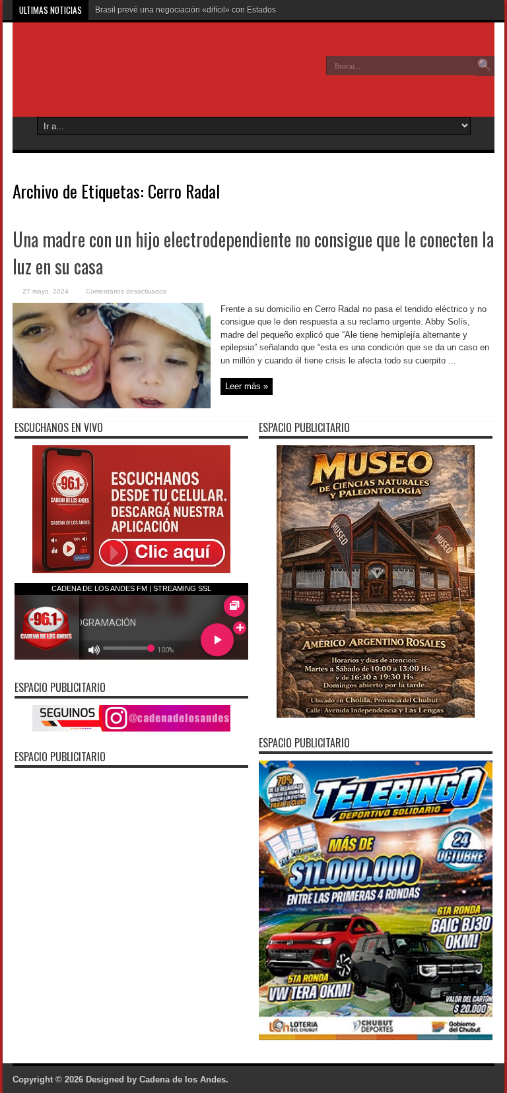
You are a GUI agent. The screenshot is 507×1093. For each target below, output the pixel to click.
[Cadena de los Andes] (109, 75)
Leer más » (246, 386)
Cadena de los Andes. (183, 1079)
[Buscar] (484, 66)
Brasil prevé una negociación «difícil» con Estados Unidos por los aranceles (231, 10)
